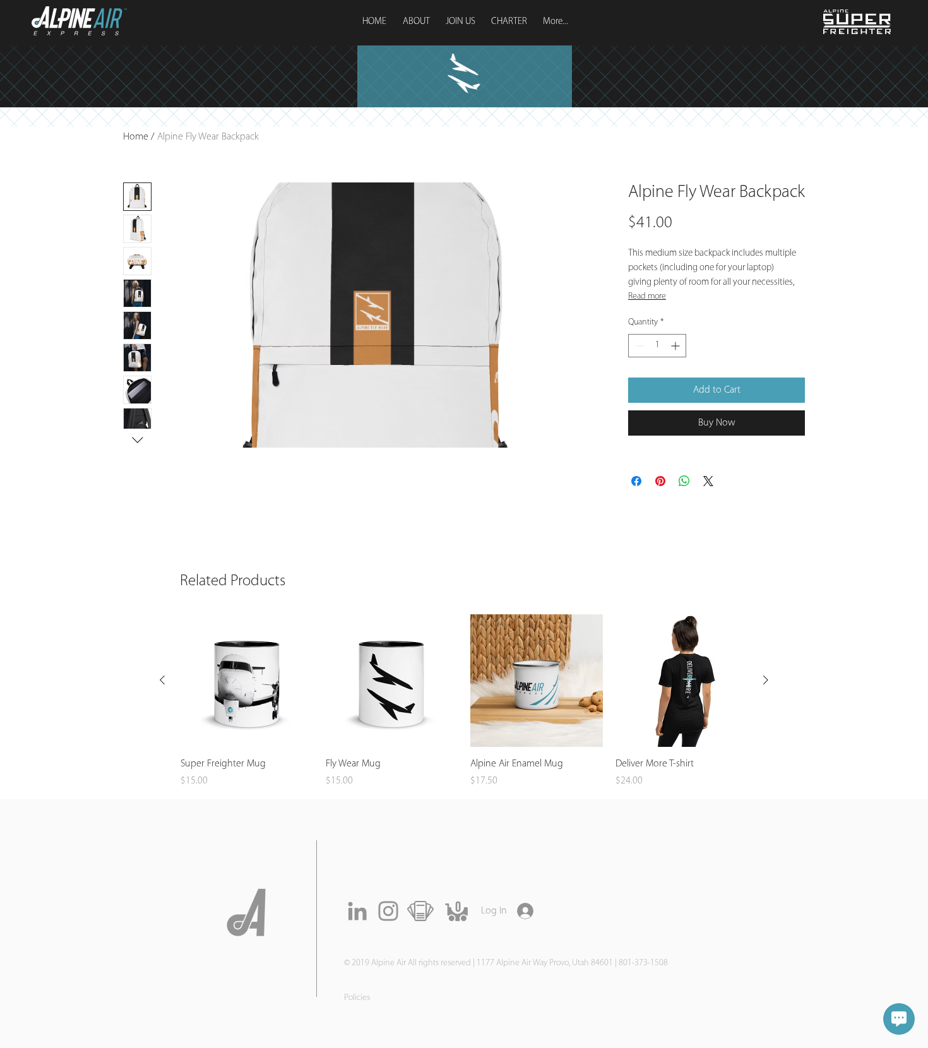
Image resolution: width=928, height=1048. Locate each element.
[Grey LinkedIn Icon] (357, 911)
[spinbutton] (657, 346)
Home (135, 137)
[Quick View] (247, 680)
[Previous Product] (162, 680)
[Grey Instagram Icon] (388, 911)
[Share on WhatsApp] (684, 481)
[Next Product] (765, 680)
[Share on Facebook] (636, 481)
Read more (647, 296)
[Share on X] (708, 481)
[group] (464, 701)
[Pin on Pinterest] (660, 481)
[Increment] (676, 346)
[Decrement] (638, 346)
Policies (357, 998)
